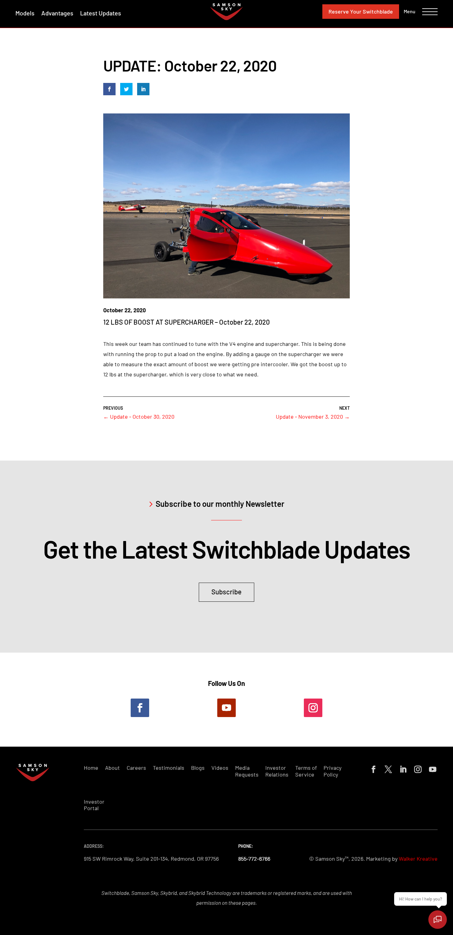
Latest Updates (100, 13)
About (112, 768)
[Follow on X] (387, 768)
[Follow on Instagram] (313, 708)
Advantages (57, 13)
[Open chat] (437, 919)
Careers (136, 768)
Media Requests (247, 771)
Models (25, 13)
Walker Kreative (418, 858)
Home (91, 768)
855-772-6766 (254, 858)
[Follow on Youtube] (226, 708)
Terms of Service (306, 771)
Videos (219, 768)
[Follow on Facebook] (140, 708)
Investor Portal (94, 805)
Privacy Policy (332, 771)
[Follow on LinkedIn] (402, 768)
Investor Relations (276, 771)
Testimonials (168, 768)
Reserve (361, 11)
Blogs (198, 768)
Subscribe (226, 592)
